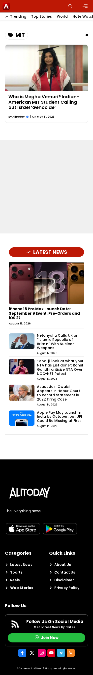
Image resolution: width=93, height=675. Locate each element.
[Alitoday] (6, 6)
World (62, 16)
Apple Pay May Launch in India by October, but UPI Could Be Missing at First (59, 416)
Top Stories (41, 16)
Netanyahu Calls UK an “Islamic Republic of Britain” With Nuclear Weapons (57, 341)
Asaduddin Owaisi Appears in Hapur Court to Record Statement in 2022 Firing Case (58, 393)
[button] (70, 6)
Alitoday (18, 117)
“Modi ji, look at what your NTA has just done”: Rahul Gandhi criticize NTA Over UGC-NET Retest (60, 367)
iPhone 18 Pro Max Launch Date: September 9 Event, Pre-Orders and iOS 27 (44, 313)
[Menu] (85, 6)
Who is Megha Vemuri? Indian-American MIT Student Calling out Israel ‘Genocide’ (43, 101)
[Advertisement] (46, 186)
